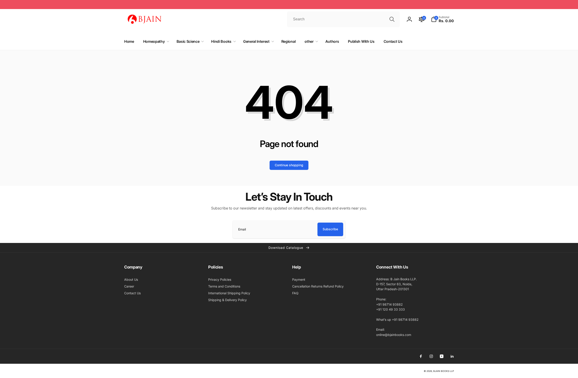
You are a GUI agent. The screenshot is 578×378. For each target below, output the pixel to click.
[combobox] (343, 19)
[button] (442, 19)
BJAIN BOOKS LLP (443, 371)
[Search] (391, 19)
